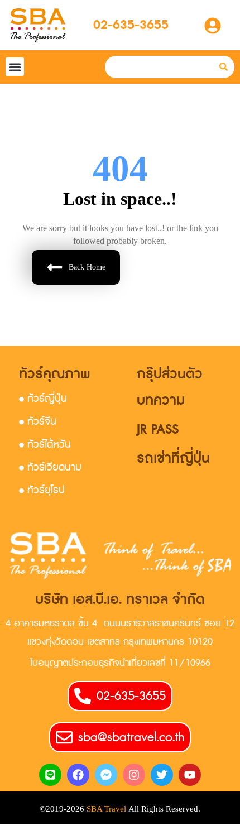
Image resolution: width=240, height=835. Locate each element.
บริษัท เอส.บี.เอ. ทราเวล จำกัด (120, 599)
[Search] (223, 67)
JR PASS (158, 429)
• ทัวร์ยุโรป (42, 490)
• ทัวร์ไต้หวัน (45, 444)
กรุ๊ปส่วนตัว (170, 374)
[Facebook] (78, 775)
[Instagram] (134, 775)
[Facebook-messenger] (106, 775)
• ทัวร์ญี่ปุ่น (43, 399)
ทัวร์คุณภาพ (54, 374)
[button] (15, 66)
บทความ (161, 400)
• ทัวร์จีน (37, 422)
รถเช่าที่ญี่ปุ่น (173, 458)
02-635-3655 (131, 25)
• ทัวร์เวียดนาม (50, 467)
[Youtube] (190, 775)
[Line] (50, 775)
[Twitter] (162, 775)
